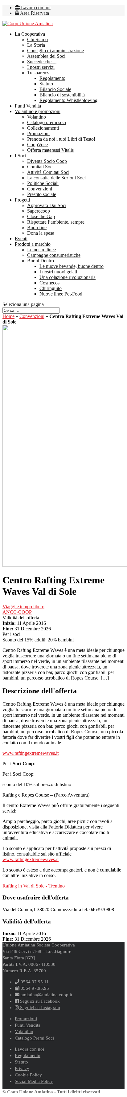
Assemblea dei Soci (46, 56)
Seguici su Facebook (39, 1001)
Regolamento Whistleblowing (68, 100)
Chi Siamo (37, 39)
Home (8, 316)
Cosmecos (49, 282)
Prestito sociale (41, 194)
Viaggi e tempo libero (23, 606)
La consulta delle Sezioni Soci (56, 177)
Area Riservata (34, 13)
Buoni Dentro (40, 260)
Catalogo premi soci (46, 122)
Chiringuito (50, 288)
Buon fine (37, 227)
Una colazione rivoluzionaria (67, 277)
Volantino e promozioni (37, 111)
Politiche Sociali (43, 183)
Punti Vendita (28, 105)
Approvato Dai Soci (46, 205)
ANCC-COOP (17, 612)
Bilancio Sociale (55, 89)
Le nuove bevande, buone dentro (71, 266)
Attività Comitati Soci (48, 172)
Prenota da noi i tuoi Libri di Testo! (61, 139)
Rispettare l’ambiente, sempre (55, 222)
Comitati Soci (40, 166)
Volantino (36, 116)
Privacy (22, 1068)
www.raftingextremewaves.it (30, 753)
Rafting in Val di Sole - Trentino (33, 885)
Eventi (21, 238)
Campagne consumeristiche (53, 255)
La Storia (36, 45)
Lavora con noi (35, 7)
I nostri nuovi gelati (58, 271)
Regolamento (52, 78)
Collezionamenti (43, 128)
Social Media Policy (34, 1081)
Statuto (46, 83)
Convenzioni (39, 188)
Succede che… (41, 61)
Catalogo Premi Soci (34, 1038)
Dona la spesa (40, 233)
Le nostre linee (41, 249)
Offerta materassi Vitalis (50, 150)
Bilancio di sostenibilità (62, 94)
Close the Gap (41, 216)
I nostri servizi (41, 67)
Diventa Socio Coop (47, 161)
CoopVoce (37, 144)
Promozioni (38, 133)
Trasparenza (39, 72)
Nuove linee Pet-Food (60, 293)
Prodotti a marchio (33, 244)
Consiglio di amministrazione (55, 50)
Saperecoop (38, 211)
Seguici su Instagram (39, 1007)
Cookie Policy (28, 1074)
